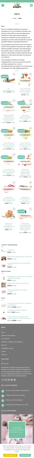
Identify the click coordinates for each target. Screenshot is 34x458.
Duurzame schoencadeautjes (14, 400)
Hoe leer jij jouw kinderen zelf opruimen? (17, 390)
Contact (3, 351)
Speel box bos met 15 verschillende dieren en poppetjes (25, 146)
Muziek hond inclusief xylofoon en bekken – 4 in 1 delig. (25, 118)
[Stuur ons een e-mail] (8, 380)
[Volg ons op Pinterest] (11, 380)
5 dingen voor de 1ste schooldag (15, 395)
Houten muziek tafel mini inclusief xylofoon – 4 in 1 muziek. (25, 92)
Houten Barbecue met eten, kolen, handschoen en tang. (25, 200)
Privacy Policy (5, 338)
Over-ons (4, 354)
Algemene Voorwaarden (8, 335)
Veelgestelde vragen (7, 348)
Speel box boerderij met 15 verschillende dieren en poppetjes (8, 146)
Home (15, 18)
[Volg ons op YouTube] (14, 380)
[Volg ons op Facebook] (2, 380)
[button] (2, 5)
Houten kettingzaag (9, 90)
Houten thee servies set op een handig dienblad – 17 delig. (9, 200)
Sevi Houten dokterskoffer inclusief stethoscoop (8, 227)
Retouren (4, 345)
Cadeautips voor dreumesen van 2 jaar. (17, 404)
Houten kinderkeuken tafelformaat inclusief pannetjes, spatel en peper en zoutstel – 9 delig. (25, 228)
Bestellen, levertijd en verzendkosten (12, 342)
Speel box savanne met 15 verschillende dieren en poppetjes (9, 172)
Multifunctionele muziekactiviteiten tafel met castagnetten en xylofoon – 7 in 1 (9, 119)
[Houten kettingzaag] (8, 79)
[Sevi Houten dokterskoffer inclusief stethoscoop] (8, 214)
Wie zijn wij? (5, 363)
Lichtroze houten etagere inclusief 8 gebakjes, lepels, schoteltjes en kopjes (25, 173)
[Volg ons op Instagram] (5, 380)
